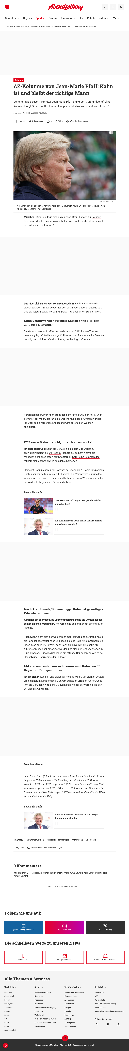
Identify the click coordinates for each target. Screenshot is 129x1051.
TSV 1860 (8, 1007)
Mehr (116, 18)
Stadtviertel (9, 996)
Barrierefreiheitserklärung (105, 1004)
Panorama (67, 18)
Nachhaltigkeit (10, 1030)
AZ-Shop (67, 1019)
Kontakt (67, 1011)
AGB (96, 996)
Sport (39, 18)
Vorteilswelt (39, 1015)
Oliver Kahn (47, 414)
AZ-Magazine (69, 1023)
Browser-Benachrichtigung (45, 1007)
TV (81, 18)
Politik (91, 18)
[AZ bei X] (118, 1024)
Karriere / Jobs (70, 996)
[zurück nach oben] (65, 1039)
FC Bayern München (30, 26)
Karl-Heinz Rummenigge (86, 456)
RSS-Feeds (39, 1004)
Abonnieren (69, 1000)
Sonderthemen (70, 1026)
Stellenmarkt (40, 1026)
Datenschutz (100, 1000)
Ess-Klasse (39, 1011)
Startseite (9, 26)
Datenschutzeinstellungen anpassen (109, 1011)
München (11, 18)
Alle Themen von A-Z (43, 992)
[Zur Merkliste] (113, 7)
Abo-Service (69, 1004)
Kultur (102, 18)
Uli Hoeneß (55, 452)
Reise (6, 1026)
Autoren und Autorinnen (74, 992)
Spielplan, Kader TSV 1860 (45, 1023)
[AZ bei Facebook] (96, 1024)
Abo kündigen (100, 1007)
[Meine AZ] (121, 7)
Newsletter (39, 996)
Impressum (99, 992)
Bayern (27, 18)
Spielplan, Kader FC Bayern (45, 1019)
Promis (53, 18)
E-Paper (67, 1007)
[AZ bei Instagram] (107, 1024)
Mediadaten (69, 1015)
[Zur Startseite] (65, 11)
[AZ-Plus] (7, 7)
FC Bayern (8, 1004)
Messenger (39, 1000)
